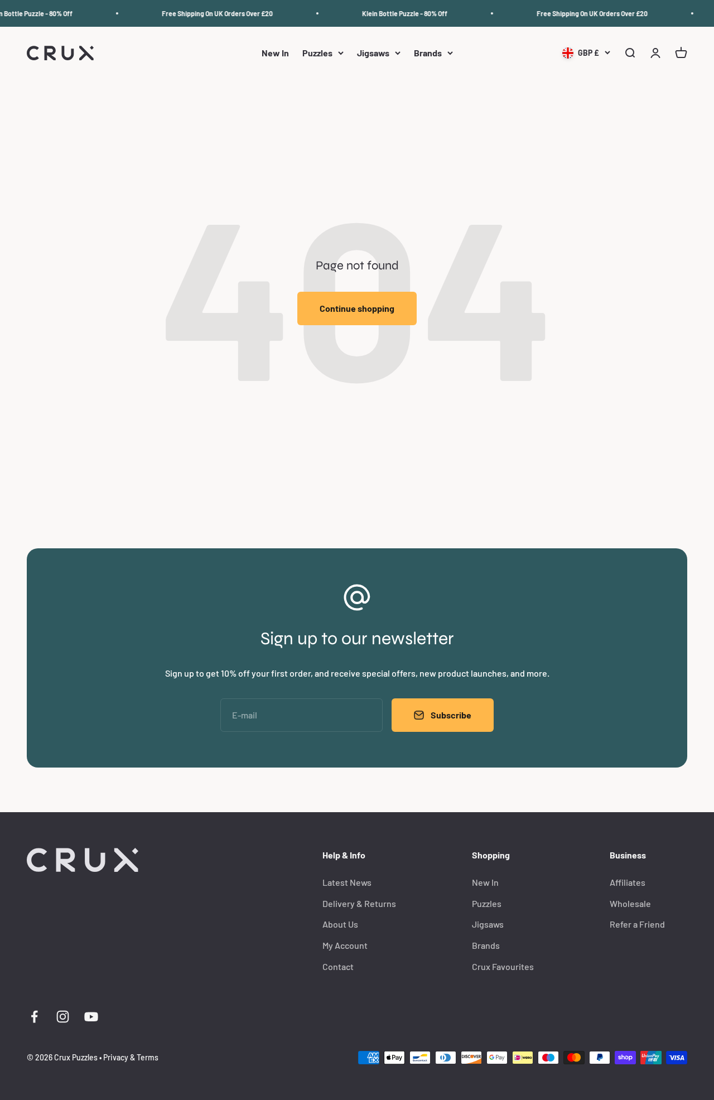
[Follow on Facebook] (34, 1016)
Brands (428, 53)
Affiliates (627, 882)
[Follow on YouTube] (91, 1016)
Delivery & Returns (359, 903)
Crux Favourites (503, 966)
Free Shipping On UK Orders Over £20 (212, 13)
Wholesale (630, 903)
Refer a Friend (637, 924)
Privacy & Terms (130, 1057)
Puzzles (317, 53)
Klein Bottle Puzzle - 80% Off (400, 13)
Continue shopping (357, 308)
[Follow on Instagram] (62, 1016)
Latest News (347, 882)
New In (275, 53)
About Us (340, 924)
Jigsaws (373, 53)
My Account (345, 945)
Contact (338, 966)
